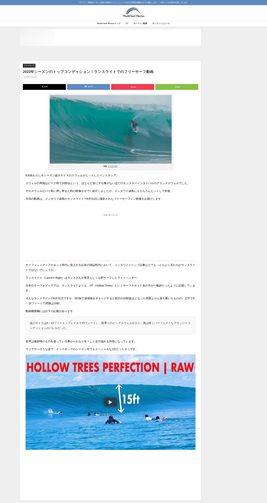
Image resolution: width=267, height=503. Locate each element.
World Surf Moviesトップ (108, 23)
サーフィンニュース (161, 23)
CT (127, 23)
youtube (113, 166)
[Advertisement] (110, 53)
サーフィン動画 (140, 23)
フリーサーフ (29, 66)
